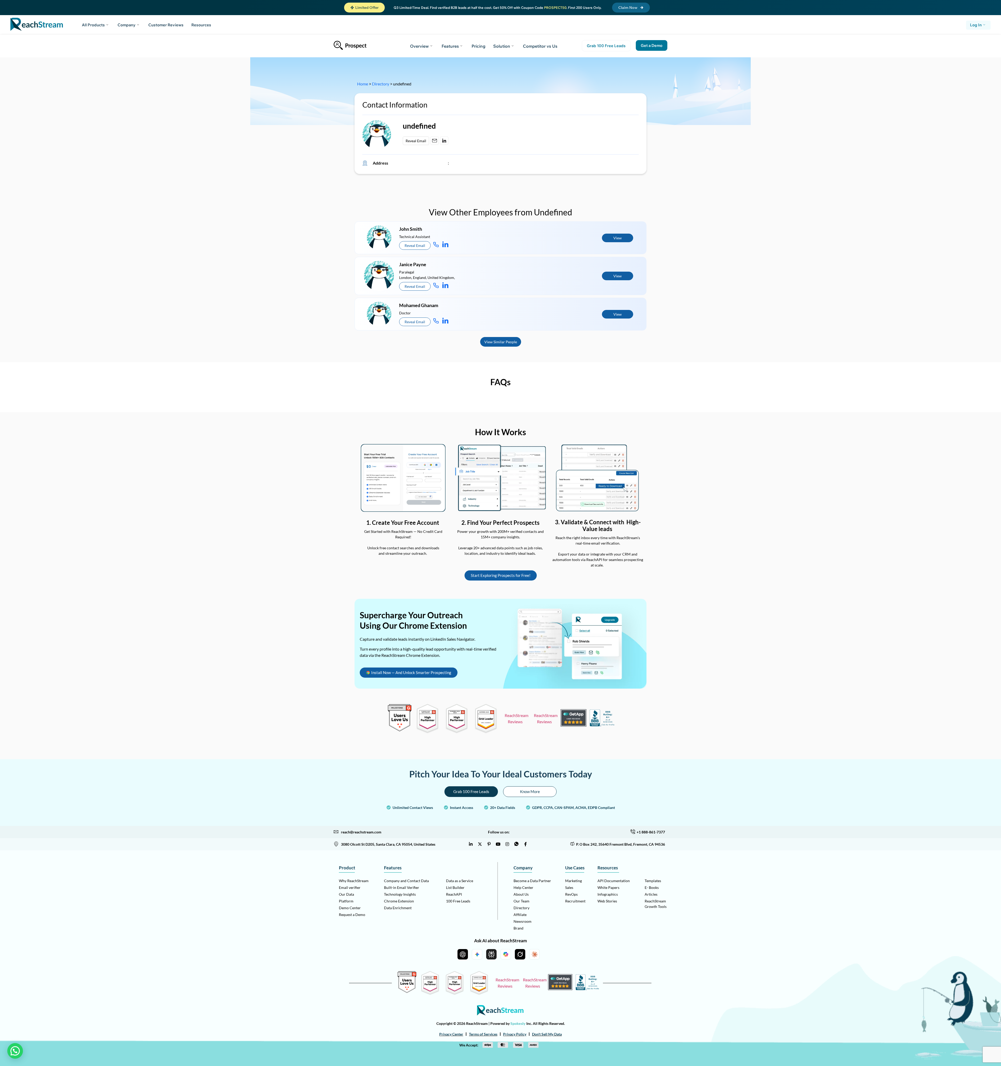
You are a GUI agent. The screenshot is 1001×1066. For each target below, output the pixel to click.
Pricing (478, 46)
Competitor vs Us (540, 46)
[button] (364, 8)
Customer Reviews (166, 24)
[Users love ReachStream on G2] (399, 729)
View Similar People (500, 342)
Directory (380, 83)
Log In (976, 24)
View (617, 238)
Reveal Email (416, 141)
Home (362, 83)
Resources (201, 24)
